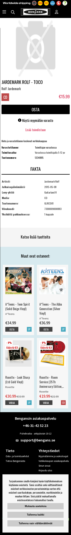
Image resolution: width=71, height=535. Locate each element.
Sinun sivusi (44, 465)
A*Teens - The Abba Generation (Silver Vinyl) (50, 309)
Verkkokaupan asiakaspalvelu (54, 461)
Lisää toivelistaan (35, 130)
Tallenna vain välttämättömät (35, 523)
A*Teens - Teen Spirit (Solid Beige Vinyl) (17, 306)
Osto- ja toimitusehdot (17, 456)
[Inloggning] (56, 12)
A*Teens (10, 314)
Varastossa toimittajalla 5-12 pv (50, 152)
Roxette (9, 387)
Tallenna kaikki (35, 514)
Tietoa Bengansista (15, 461)
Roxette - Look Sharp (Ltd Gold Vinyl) (17, 379)
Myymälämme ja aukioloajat (53, 456)
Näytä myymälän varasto (37, 120)
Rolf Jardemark (11, 88)
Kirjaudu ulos (45, 470)
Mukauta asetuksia (35, 506)
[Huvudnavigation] (4, 12)
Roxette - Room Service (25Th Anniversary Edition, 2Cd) (50, 382)
